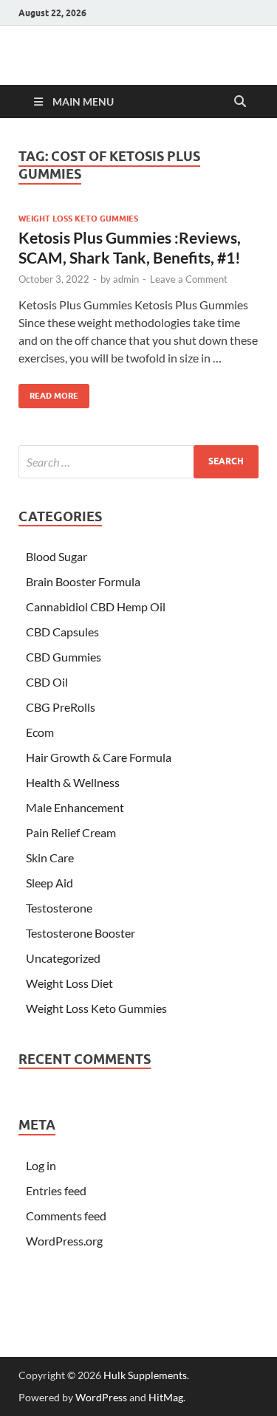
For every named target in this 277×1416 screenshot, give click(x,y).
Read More (48, 392)
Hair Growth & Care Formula (98, 757)
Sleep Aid (49, 883)
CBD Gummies (63, 657)
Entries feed (56, 1190)
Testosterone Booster (80, 933)
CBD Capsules (62, 632)
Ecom (40, 732)
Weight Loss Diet (69, 983)
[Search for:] (138, 461)
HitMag (165, 1397)
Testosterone (59, 908)
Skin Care (50, 857)
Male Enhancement (75, 807)
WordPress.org (64, 1241)
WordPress (101, 1397)
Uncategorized (63, 958)
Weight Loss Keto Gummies (78, 218)
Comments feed (66, 1216)
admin (126, 279)
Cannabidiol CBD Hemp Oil (95, 606)
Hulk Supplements (145, 1375)
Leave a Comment (189, 279)
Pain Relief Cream (71, 832)
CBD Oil (47, 682)
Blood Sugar (56, 556)
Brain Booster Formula (83, 581)
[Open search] (240, 102)
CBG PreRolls (60, 707)
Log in (41, 1165)
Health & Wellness (73, 782)
